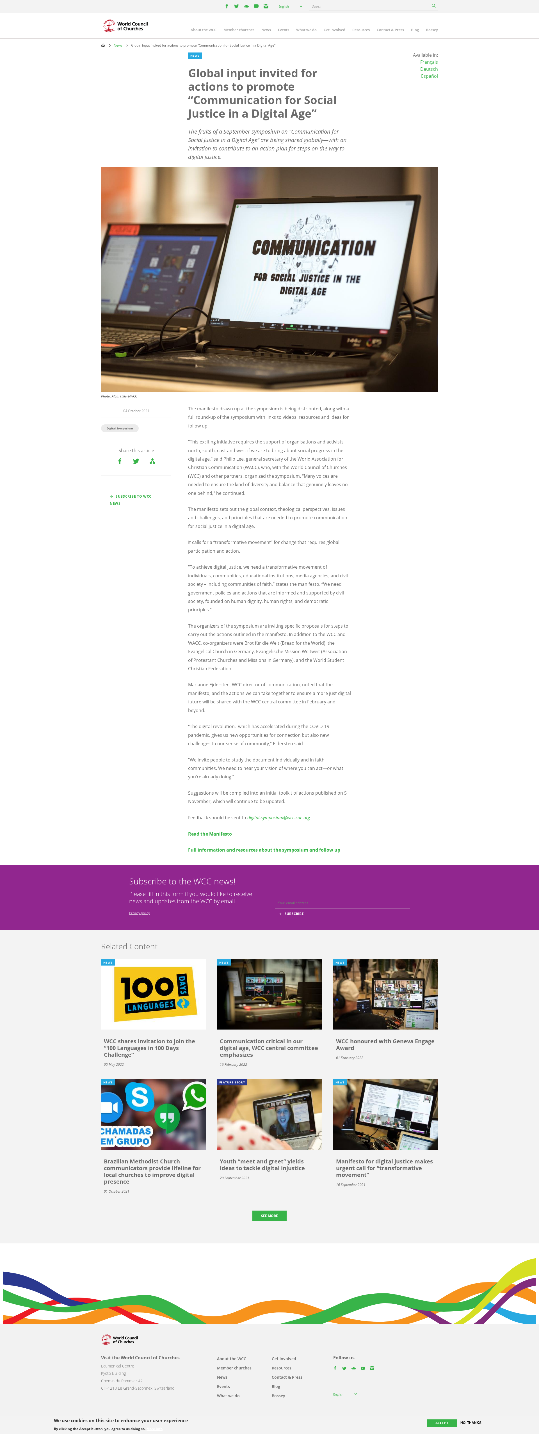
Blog (415, 29)
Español (429, 76)
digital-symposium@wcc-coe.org (278, 818)
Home (103, 45)
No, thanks (470, 1423)
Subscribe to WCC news (131, 500)
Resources (361, 29)
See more (269, 1215)
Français (429, 62)
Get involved (334, 29)
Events (283, 29)
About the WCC (203, 29)
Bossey (432, 29)
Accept (441, 1423)
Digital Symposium (120, 428)
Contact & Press (390, 29)
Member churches (238, 29)
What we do (306, 29)
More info (155, 1429)
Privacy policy (139, 913)
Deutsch (429, 69)
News (266, 29)
